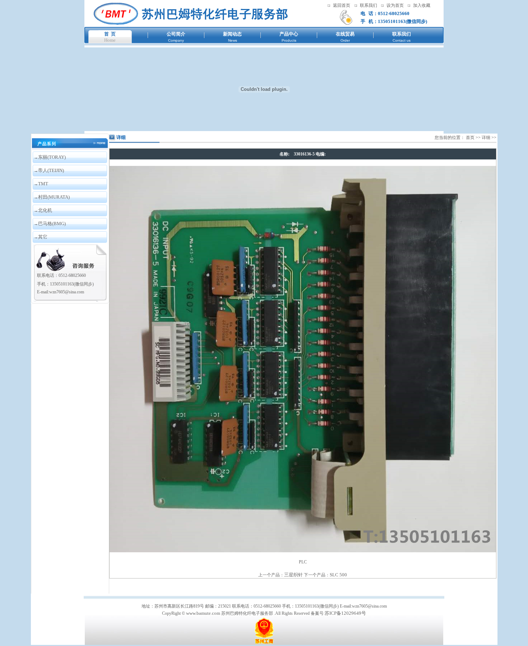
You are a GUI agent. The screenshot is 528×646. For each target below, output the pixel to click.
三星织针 (293, 574)
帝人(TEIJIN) (51, 170)
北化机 (45, 210)
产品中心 (288, 34)
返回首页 (341, 5)
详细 (486, 137)
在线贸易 (345, 34)
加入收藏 (421, 5)
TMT (43, 183)
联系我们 (368, 5)
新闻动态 (232, 34)
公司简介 (176, 34)
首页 (470, 137)
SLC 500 (338, 574)
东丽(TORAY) (52, 157)
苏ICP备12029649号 (345, 613)
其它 (42, 237)
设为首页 (395, 5)
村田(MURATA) (54, 197)
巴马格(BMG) (52, 223)
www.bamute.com (203, 613)
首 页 (110, 34)
